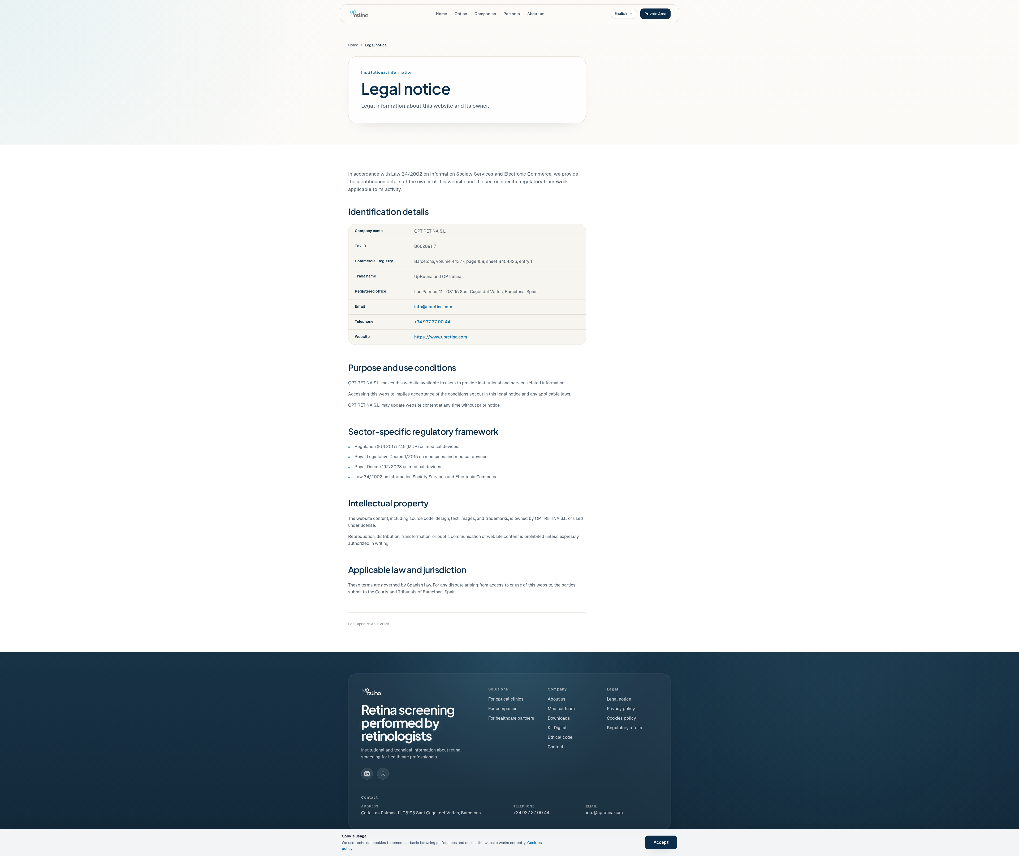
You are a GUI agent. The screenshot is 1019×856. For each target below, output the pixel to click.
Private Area (655, 14)
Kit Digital (557, 727)
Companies (485, 13)
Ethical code (560, 737)
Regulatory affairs (624, 727)
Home (441, 13)
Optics (461, 13)
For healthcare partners (511, 718)
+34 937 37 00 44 (432, 321)
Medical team (561, 708)
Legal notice (619, 699)
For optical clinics (506, 699)
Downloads (559, 718)
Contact (555, 746)
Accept (661, 842)
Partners (511, 13)
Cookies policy (621, 718)
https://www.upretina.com (440, 337)
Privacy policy (621, 708)
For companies (502, 708)
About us (535, 13)
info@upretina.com (433, 306)
